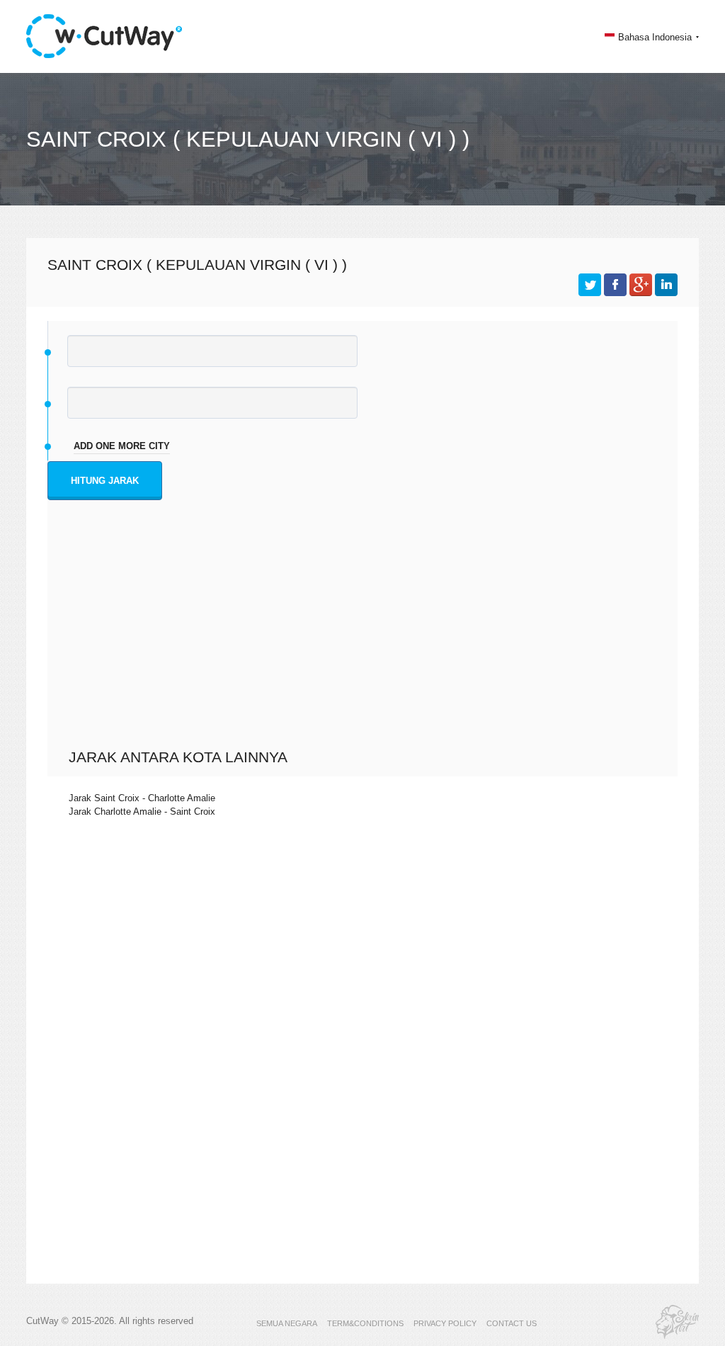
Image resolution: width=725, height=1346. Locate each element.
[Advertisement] (366, 642)
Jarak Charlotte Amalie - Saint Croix (142, 811)
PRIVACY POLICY (444, 1323)
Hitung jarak (105, 480)
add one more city (122, 446)
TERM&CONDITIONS (365, 1323)
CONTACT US (511, 1323)
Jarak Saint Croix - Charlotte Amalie (142, 798)
